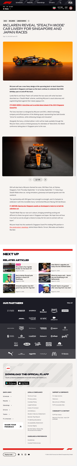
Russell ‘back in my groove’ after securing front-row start (61, 287)
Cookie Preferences (34, 443)
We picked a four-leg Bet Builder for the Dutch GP (24, 268)
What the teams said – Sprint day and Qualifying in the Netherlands (61, 277)
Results (30, 2)
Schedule (19, 2)
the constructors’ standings (19, 227)
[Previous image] (30, 179)
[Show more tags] (29, 21)
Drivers (52, 2)
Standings (41, 2)
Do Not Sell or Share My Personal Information (35, 429)
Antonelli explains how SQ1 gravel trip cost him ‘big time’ (25, 287)
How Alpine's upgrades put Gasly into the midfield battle (60, 266)
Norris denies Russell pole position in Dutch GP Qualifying (24, 277)
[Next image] (45, 179)
